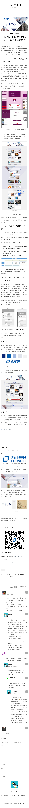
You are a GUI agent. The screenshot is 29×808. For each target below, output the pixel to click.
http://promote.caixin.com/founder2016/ (16, 524)
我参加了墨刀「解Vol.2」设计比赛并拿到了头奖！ (7, 575)
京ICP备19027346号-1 (20, 803)
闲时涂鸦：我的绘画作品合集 (21, 575)
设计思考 (11, 33)
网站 (2, 772)
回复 (26, 592)
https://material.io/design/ (20, 556)
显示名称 (3, 764)
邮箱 (2, 768)
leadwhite (14, 5)
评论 (2, 746)
